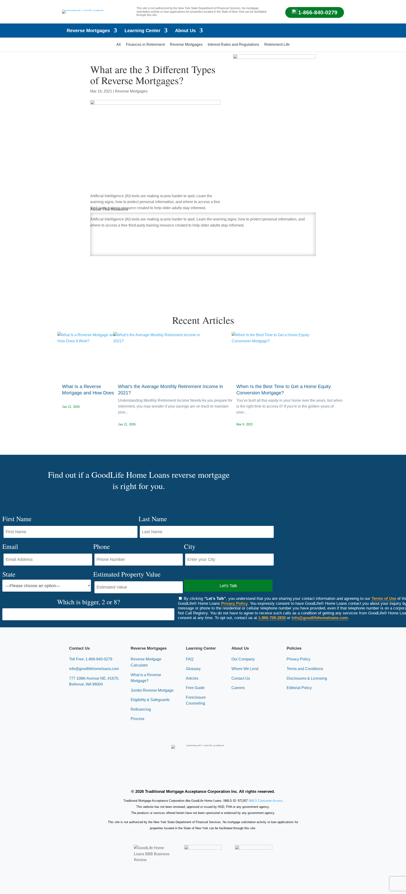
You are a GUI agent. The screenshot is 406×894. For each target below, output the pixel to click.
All (118, 44)
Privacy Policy (234, 603)
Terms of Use (383, 598)
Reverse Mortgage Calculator (146, 662)
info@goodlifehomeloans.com (94, 669)
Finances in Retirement (145, 44)
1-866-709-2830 (272, 618)
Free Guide (195, 688)
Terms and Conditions (305, 669)
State (8, 574)
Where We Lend (244, 669)
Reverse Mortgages (88, 31)
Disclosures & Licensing (307, 678)
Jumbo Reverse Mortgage (152, 690)
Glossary (193, 669)
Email (10, 546)
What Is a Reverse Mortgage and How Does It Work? (88, 393)
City (189, 546)
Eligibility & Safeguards (150, 700)
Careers (238, 688)
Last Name (153, 518)
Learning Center (142, 31)
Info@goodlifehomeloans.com (320, 618)
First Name (16, 518)
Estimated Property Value (126, 574)
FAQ (189, 659)
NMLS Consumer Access (266, 800)
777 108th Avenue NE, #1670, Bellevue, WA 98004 (94, 681)
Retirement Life (277, 44)
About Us (185, 31)
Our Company (243, 659)
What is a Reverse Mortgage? (146, 678)
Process (137, 719)
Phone (101, 546)
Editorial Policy (299, 688)
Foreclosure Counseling (196, 700)
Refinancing (141, 709)
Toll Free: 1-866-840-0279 (90, 659)
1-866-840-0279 (317, 12)
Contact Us (240, 678)
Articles (192, 678)
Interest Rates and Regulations (233, 44)
